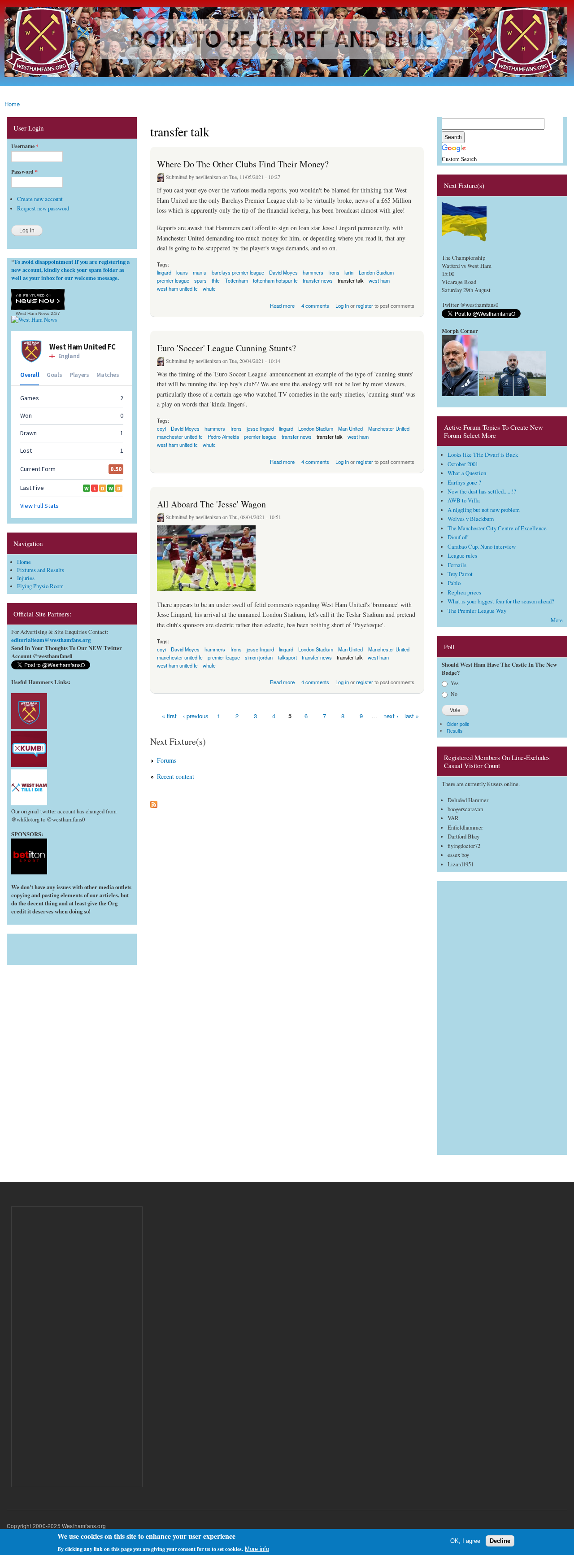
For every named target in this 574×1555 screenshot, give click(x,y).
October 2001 (463, 464)
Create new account (40, 199)
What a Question (467, 473)
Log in (342, 305)
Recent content (175, 776)
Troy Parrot (460, 574)
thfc (216, 280)
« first (169, 716)
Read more (282, 305)
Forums (166, 760)
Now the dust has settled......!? (482, 491)
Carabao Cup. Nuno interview (482, 546)
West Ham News (32, 313)
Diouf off (458, 537)
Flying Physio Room (40, 586)
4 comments (315, 305)
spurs (200, 280)
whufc (209, 288)
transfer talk (351, 280)
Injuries (26, 578)
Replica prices (464, 592)
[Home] (287, 43)
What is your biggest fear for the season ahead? (501, 601)
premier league (260, 436)
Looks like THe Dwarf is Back (483, 455)
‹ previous (196, 716)
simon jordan (259, 657)
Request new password (43, 208)
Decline (500, 1540)
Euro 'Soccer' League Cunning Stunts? (226, 348)
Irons (333, 272)
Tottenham (236, 280)
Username (25, 146)
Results (454, 730)
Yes (455, 682)
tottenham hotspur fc (275, 280)
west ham (379, 280)
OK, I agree (465, 1540)
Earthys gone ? (464, 482)
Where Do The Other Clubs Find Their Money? (243, 164)
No (454, 693)
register (364, 305)
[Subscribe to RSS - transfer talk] (153, 802)
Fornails (457, 565)
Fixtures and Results (40, 570)
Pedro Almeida (223, 436)
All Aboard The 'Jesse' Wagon (211, 504)
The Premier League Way (477, 611)
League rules (462, 555)
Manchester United (388, 428)
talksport (287, 657)
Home (12, 104)
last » (411, 716)
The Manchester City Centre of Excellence (497, 528)
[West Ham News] (34, 319)
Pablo (454, 583)
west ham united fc (177, 288)
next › (390, 716)
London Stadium (315, 428)
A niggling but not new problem (484, 510)
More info (257, 1548)
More (557, 620)
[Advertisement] (71, 947)
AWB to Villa (464, 500)
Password (24, 171)
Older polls (458, 724)
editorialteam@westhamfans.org (51, 640)
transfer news (318, 280)
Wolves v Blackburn (471, 519)
